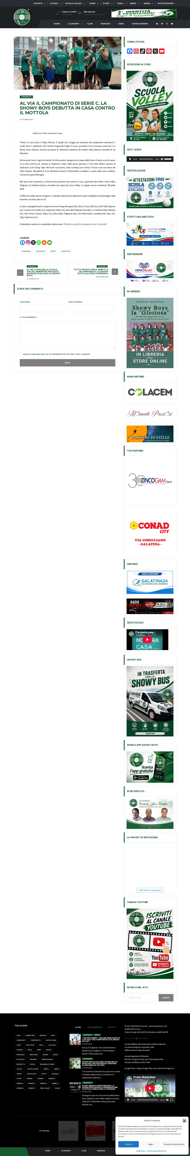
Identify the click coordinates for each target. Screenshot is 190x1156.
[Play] (130, 159)
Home (57, 24)
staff (19, 1078)
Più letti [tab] (112, 1027)
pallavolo (21, 1059)
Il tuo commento (28, 317)
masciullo (21, 1054)
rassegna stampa (47, 1064)
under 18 (20, 1088)
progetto (21, 1064)
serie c (53, 251)
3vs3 (18, 1035)
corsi (19, 1045)
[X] (33, 242)
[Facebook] (22, 242)
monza (45, 1054)
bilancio (43, 1035)
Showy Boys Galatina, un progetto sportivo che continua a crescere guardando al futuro (99, 1063)
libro (39, 1049)
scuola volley (33, 1069)
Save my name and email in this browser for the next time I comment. (57, 354)
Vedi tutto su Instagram (150, 890)
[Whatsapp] (38, 242)
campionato (41, 251)
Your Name (25, 302)
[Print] (44, 242)
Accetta (128, 1144)
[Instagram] (27, 242)
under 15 (31, 1083)
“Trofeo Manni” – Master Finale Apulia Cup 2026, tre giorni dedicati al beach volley (101, 1039)
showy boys (66, 251)
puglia (32, 1064)
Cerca (166, 998)
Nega (150, 1144)
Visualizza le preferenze (174, 1144)
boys (53, 1035)
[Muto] (162, 159)
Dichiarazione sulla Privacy (156, 1151)
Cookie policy (143, 1038)
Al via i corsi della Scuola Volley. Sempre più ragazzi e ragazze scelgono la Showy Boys (43, 272)
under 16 (43, 1083)
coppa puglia (51, 1040)
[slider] (168, 158)
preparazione (47, 1059)
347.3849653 (67, 14)
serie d (57, 1069)
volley (57, 1088)
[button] (184, 1120)
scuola (19, 1069)
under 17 (55, 1083)
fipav (41, 1045)
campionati (21, 1040)
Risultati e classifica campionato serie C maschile (85, 224)
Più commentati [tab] (95, 1027)
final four (30, 1045)
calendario (26, 251)
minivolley (34, 1054)
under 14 (20, 1083)
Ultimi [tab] (78, 1027)
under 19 (31, 1088)
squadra (55, 1074)
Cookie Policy (140, 1151)
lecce (30, 1049)
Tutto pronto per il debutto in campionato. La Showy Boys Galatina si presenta (91, 271)
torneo (29, 1078)
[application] (150, 159)
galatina (52, 1045)
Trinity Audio (47, 133)
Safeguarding (140, 24)
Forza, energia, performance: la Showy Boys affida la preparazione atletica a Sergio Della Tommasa (100, 1087)
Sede (121, 24)
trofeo (40, 1078)
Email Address (75, 302)
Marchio (105, 24)
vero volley (45, 1088)
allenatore (30, 1035)
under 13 (51, 1078)
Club (89, 24)
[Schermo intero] (171, 1099)
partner (33, 1059)
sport (44, 1074)
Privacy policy (130, 1038)
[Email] (49, 242)
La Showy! (73, 24)
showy (19, 1074)
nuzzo (55, 1054)
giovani (20, 1049)
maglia (48, 1049)
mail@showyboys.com (95, 14)
